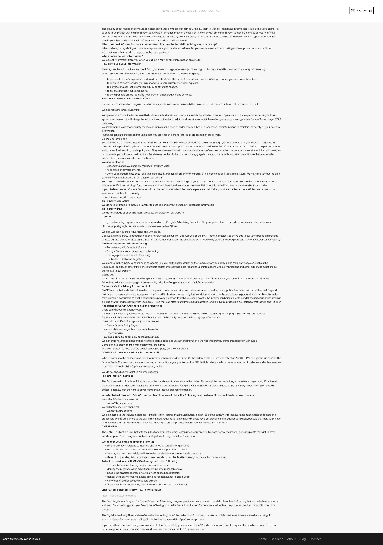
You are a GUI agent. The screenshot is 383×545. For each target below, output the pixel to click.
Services (277, 539)
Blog (302, 539)
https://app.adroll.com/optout (119, 495)
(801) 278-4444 (361, 10)
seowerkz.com (161, 529)
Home (262, 539)
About (291, 539)
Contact (315, 539)
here (109, 509)
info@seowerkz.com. (194, 529)
